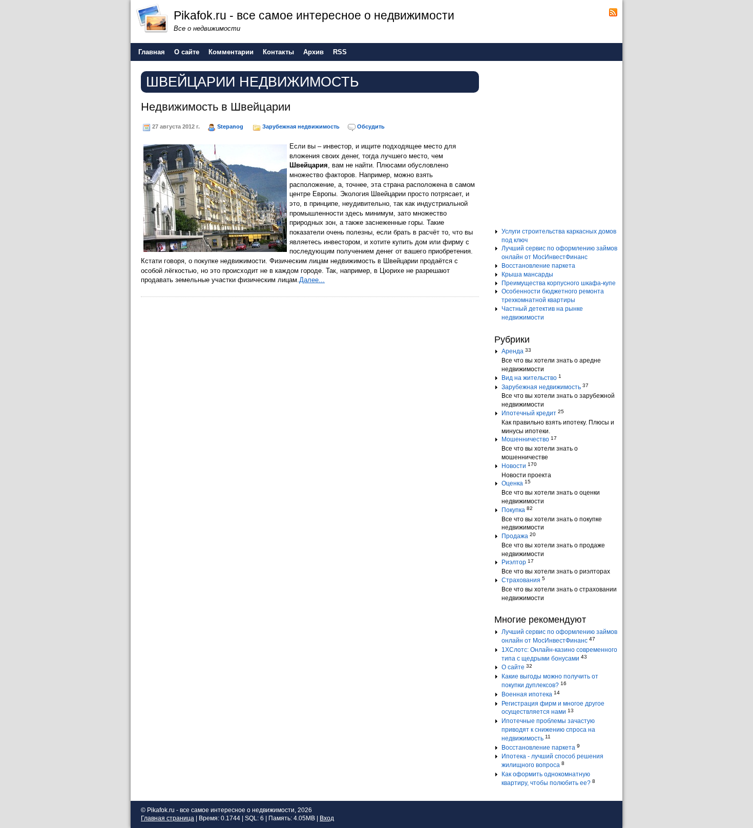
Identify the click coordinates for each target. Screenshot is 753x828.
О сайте (513, 667)
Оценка (512, 483)
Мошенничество (525, 439)
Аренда (512, 351)
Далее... (312, 280)
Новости (513, 466)
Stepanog (230, 126)
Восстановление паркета (538, 265)
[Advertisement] (558, 148)
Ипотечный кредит (528, 413)
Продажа (514, 536)
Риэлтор (513, 562)
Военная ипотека (526, 694)
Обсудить (371, 126)
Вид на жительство (529, 377)
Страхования (520, 580)
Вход (327, 818)
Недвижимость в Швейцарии (215, 106)
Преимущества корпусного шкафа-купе (558, 283)
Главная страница (167, 818)
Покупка (513, 510)
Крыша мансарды (527, 274)
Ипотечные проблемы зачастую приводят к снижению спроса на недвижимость (548, 729)
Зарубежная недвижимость (301, 126)
